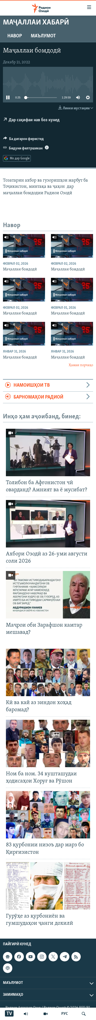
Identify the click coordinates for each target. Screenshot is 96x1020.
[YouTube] (45, 1014)
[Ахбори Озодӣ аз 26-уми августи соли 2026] (48, 523)
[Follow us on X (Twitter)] (53, 956)
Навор (14, 36)
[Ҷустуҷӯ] (83, 1014)
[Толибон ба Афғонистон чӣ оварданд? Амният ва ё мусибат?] (48, 452)
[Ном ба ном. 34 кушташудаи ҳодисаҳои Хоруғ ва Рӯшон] (48, 743)
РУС (64, 1014)
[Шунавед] (25, 1014)
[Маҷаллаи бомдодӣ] (24, 246)
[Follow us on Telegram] (64, 956)
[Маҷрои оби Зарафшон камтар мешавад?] (48, 594)
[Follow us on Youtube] (30, 956)
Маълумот (43, 36)
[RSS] (76, 956)
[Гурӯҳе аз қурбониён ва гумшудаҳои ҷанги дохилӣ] (48, 886)
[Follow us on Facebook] (19, 956)
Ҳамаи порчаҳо (81, 365)
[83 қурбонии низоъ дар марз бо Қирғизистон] (48, 814)
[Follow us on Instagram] (42, 956)
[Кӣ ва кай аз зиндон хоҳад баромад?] (48, 672)
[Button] (23, 140)
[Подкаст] (7, 968)
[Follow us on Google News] (7, 956)
